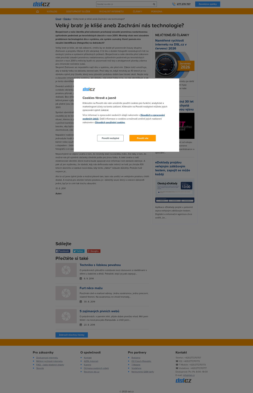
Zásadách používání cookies (110, 122)
